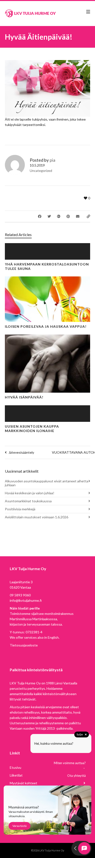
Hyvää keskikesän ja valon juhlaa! (29, 493)
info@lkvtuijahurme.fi (26, 600)
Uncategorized (41, 170)
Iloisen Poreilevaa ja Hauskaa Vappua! (45, 326)
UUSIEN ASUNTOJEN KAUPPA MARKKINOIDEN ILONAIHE (32, 428)
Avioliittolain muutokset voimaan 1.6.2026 (36, 517)
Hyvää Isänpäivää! (24, 397)
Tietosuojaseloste (24, 645)
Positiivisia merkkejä (20, 509)
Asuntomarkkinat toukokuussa (28, 501)
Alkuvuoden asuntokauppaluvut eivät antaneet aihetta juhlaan (46, 483)
